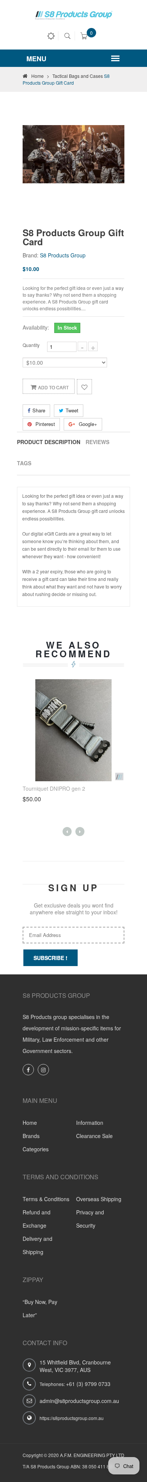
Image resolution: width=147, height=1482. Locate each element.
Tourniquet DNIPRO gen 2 (54, 788)
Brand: (30, 255)
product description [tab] (48, 442)
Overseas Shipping (98, 1199)
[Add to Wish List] (84, 386)
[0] (84, 37)
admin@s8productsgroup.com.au (79, 1401)
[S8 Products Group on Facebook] (28, 1069)
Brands (31, 1136)
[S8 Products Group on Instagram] (43, 1069)
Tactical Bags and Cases (77, 76)
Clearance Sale (94, 1136)
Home (40, 76)
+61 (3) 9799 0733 (88, 1384)
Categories (36, 1149)
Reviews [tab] (97, 442)
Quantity (31, 345)
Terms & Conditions (46, 1199)
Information (89, 1122)
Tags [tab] (24, 463)
